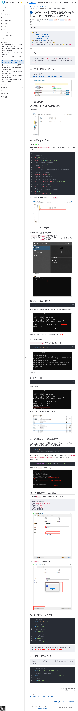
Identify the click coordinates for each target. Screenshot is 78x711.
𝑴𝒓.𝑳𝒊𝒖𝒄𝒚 (34, 19)
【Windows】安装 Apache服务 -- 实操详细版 (12, 53)
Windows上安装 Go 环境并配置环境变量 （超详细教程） (12, 72)
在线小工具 (58, 3)
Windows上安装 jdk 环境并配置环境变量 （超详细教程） (12, 76)
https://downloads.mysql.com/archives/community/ (47, 76)
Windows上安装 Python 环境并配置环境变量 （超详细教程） (12, 80)
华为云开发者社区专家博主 (43, 36)
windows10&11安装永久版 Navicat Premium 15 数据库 (11, 68)
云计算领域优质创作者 (42, 34)
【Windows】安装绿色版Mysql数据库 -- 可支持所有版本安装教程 (12, 61)
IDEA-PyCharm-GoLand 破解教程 (12, 65)
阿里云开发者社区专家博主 (43, 38)
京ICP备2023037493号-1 (42, 708)
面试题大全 (40, 2)
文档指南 (33, 2)
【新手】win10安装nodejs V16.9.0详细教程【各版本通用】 (12, 49)
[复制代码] (72, 153)
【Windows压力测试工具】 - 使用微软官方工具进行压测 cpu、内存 (12, 45)
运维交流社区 (43, 40)
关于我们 (75, 2)
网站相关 (66, 3)
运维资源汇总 (48, 3)
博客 (27, 2)
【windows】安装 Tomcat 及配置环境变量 (12, 57)
